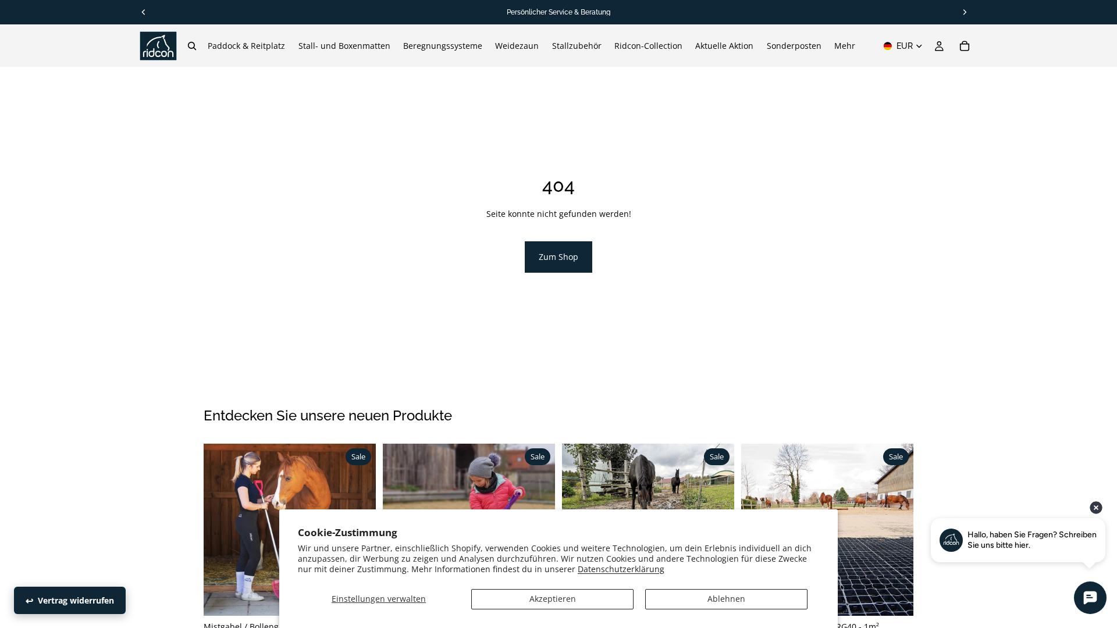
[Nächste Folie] (895, 530)
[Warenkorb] (964, 46)
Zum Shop (558, 256)
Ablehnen (726, 598)
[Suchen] (192, 46)
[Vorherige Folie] (221, 530)
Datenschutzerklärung (621, 569)
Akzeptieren (552, 598)
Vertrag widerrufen (76, 600)
